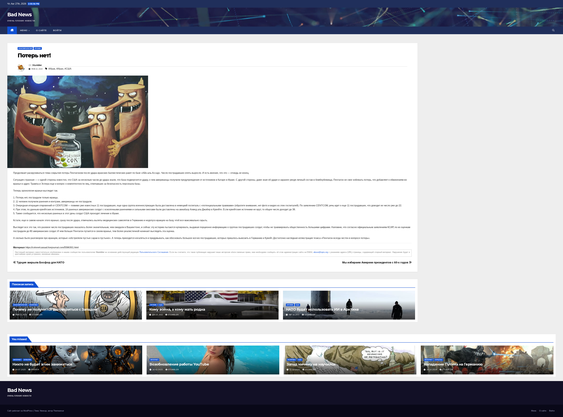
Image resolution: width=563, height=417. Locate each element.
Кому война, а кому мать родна (177, 309)
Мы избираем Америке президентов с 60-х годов (375, 262)
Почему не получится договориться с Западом (55, 309)
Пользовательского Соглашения (153, 252)
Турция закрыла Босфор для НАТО (40, 262)
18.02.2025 (157, 370)
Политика (33, 305)
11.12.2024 (294, 370)
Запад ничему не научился (311, 364)
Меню (24, 30)
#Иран (59, 68)
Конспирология (25, 48)
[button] (553, 30)
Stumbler (37, 65)
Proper (35, 370)
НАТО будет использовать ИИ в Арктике (322, 309)
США (161, 305)
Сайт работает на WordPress (20, 411)
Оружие (37, 48)
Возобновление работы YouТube (179, 364)
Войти (57, 30)
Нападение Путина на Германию (453, 364)
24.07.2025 (20, 370)
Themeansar (58, 411)
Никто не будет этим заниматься (42, 364)
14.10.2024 (432, 370)
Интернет (17, 360)
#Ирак (51, 68)
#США (68, 68)
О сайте (41, 30)
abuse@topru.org (320, 252)
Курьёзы (438, 360)
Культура (27, 360)
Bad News (19, 14)
